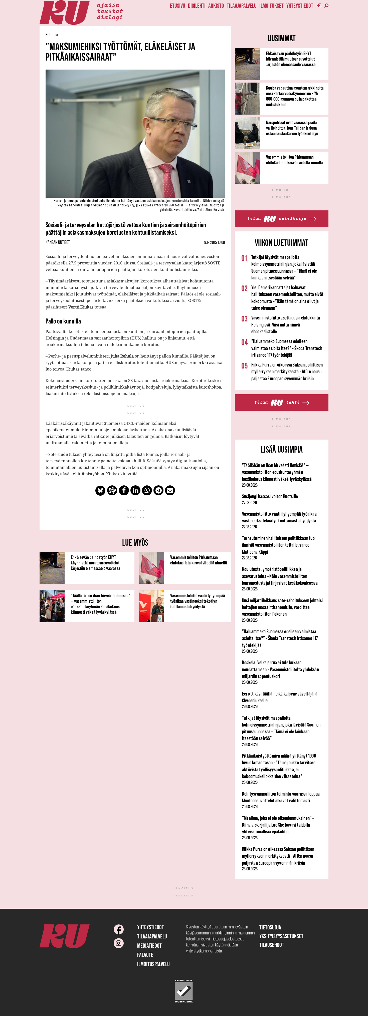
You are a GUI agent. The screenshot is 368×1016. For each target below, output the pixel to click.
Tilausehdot (271, 944)
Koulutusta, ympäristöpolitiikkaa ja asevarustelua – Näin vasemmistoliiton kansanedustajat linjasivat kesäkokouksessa (280, 576)
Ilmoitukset (271, 5)
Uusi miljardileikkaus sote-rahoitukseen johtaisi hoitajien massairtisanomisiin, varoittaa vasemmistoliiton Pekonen (282, 607)
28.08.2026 (250, 485)
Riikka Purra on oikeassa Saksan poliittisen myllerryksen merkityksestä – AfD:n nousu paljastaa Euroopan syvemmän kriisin (287, 371)
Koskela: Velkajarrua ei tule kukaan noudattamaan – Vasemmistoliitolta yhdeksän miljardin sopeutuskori (280, 669)
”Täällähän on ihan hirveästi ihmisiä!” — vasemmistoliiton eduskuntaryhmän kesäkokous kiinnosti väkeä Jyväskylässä (100, 604)
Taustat (110, 10)
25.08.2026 (250, 782)
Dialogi (110, 16)
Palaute (145, 954)
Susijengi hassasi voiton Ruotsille (270, 496)
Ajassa (108, 4)
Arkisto (216, 5)
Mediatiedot (149, 945)
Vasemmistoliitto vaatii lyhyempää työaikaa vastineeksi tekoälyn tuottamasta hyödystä (197, 601)
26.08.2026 (250, 588)
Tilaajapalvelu (242, 5)
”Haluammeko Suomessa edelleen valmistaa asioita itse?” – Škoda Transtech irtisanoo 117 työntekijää (286, 348)
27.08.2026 (249, 502)
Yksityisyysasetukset (281, 936)
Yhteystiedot (299, 5)
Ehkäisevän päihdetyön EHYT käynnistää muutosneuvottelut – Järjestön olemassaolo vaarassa (96, 562)
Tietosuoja (270, 927)
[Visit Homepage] (65, 12)
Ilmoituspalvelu (153, 964)
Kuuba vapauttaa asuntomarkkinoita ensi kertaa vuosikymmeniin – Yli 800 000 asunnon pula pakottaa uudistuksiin (295, 96)
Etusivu (177, 5)
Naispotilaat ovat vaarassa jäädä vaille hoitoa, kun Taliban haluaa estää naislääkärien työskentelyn (292, 128)
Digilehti (197, 5)
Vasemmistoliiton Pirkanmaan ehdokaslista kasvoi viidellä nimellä (198, 559)
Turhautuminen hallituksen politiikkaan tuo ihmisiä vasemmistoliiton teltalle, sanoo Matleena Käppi (278, 545)
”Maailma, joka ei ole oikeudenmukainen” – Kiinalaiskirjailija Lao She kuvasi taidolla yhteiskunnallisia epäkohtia (278, 825)
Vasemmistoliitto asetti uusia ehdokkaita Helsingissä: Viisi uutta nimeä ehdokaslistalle (285, 324)
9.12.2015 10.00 (214, 242)
